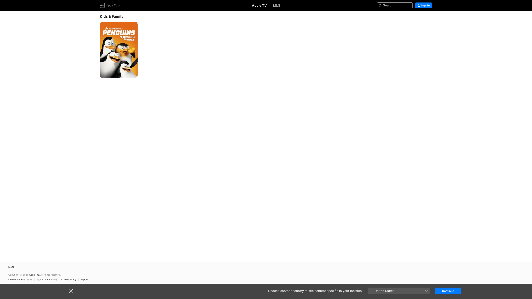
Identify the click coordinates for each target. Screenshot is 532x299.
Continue (448, 291)
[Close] (71, 291)
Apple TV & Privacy (47, 279)
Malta (11, 267)
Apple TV (259, 5)
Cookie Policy (68, 279)
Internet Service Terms (20, 279)
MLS (276, 5)
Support (85, 279)
